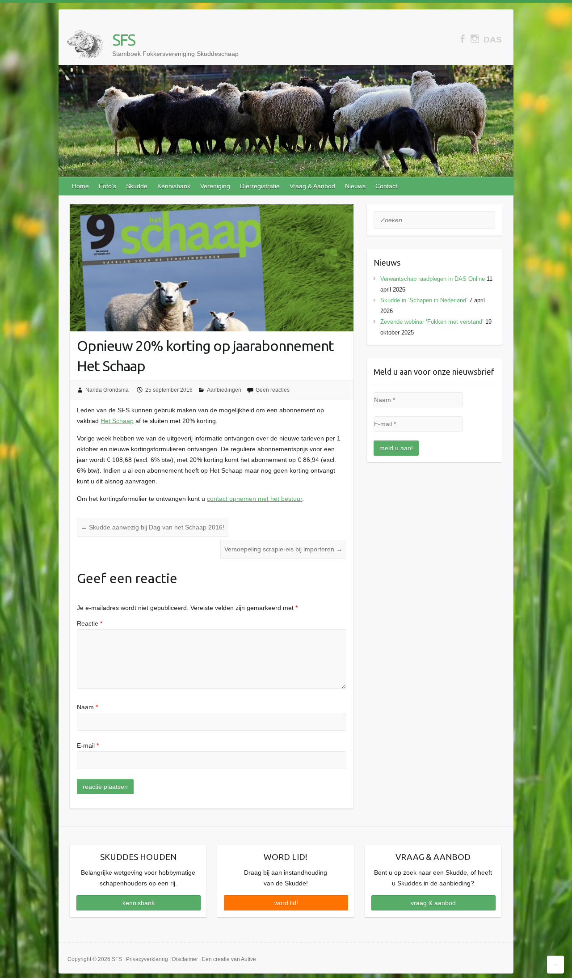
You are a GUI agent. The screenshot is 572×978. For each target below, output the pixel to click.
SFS (123, 39)
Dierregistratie (260, 186)
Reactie (89, 623)
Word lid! (286, 902)
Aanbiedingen (224, 390)
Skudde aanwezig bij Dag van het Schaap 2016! (152, 527)
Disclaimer (185, 959)
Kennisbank (173, 186)
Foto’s (107, 186)
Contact (386, 186)
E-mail (88, 745)
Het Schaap (117, 420)
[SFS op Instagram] (475, 38)
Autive (248, 959)
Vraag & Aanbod (312, 186)
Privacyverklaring (147, 959)
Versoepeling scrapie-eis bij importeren (283, 549)
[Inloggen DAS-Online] (492, 39)
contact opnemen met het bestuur (254, 498)
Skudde (136, 186)
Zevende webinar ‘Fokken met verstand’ (432, 321)
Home (80, 186)
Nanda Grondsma (107, 390)
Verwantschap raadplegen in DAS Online (432, 278)
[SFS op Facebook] (462, 38)
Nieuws (355, 186)
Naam (87, 707)
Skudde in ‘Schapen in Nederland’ (423, 300)
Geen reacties (273, 390)
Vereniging (215, 186)
